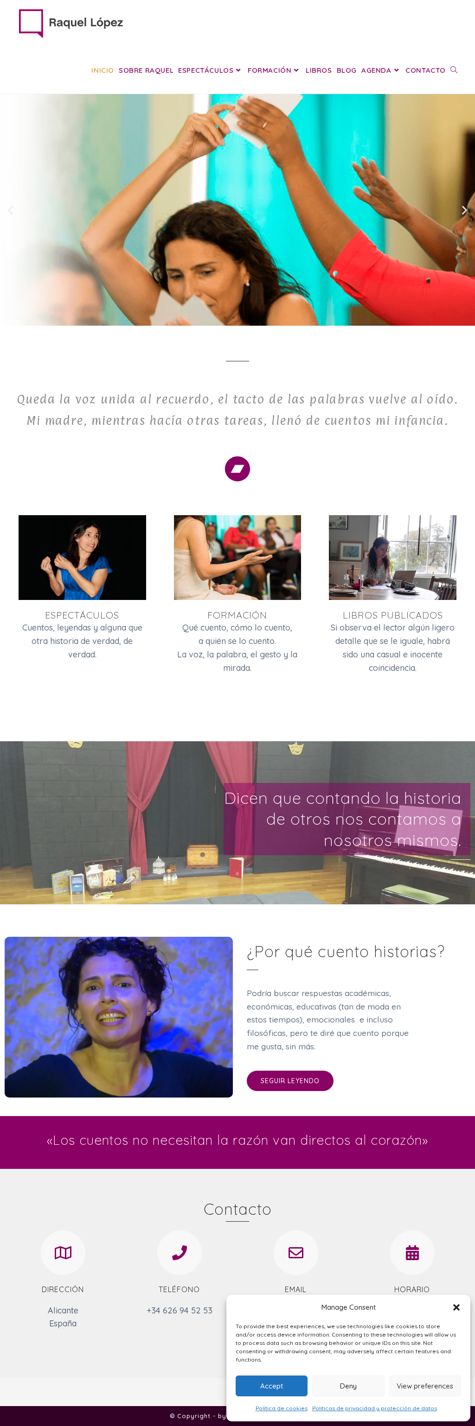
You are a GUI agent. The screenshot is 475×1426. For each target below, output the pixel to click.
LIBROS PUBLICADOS (393, 615)
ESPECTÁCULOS (82, 615)
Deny (348, 1386)
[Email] (296, 1252)
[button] (456, 1307)
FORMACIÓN (237, 615)
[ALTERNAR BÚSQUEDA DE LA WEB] (454, 70)
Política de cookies (282, 1408)
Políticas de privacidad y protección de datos (374, 1408)
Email (296, 1289)
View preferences (425, 1386)
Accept (271, 1386)
